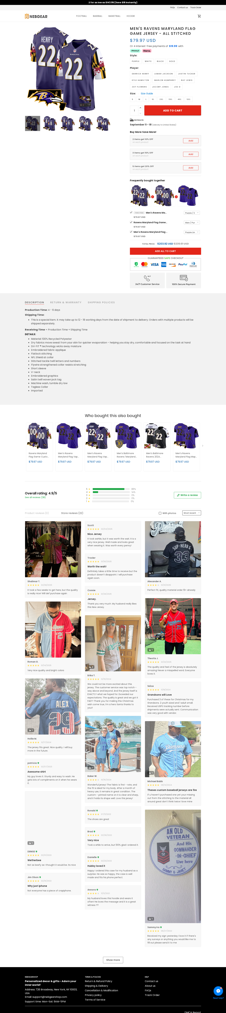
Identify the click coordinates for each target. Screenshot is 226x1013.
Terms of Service (95, 999)
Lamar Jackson (163, 74)
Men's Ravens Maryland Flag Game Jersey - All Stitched (156, 212)
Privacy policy (93, 995)
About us (150, 986)
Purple (136, 61)
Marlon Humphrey (165, 80)
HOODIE (131, 16)
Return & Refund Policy (98, 981)
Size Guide (147, 93)
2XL (161, 99)
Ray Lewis (187, 80)
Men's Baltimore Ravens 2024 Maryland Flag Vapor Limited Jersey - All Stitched (157, 455)
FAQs (172, 7)
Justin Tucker (186, 74)
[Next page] (108, 69)
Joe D (177, 87)
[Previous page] (27, 69)
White (148, 61)
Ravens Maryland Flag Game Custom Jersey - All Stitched (150, 222)
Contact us (182, 7)
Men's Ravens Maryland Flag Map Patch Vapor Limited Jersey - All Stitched (186, 455)
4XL (180, 99)
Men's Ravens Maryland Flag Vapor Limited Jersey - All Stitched (150, 232)
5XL (189, 99)
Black (160, 61)
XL (153, 99)
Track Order (195, 7)
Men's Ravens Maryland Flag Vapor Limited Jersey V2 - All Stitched (98, 455)
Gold (172, 61)
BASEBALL (97, 16)
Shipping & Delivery (96, 986)
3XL (170, 99)
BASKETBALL (115, 16)
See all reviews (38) (35, 497)
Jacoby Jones (160, 87)
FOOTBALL (81, 16)
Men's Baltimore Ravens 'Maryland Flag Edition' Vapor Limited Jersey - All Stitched (127, 455)
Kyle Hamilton (140, 80)
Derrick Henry (140, 74)
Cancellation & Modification (101, 990)
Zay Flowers (139, 87)
